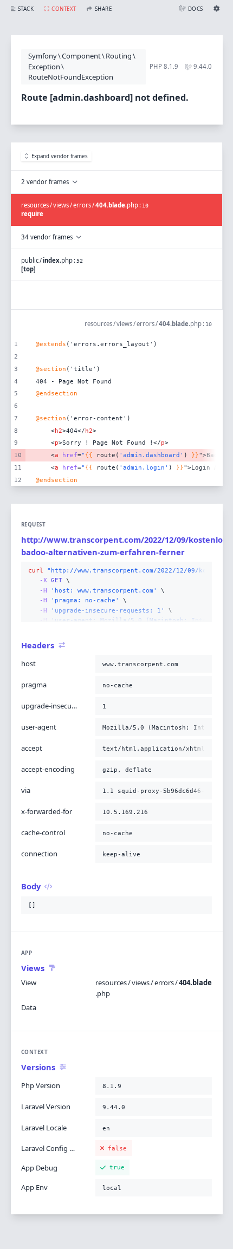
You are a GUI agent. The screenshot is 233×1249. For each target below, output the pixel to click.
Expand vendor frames (59, 156)
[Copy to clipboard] (201, 570)
